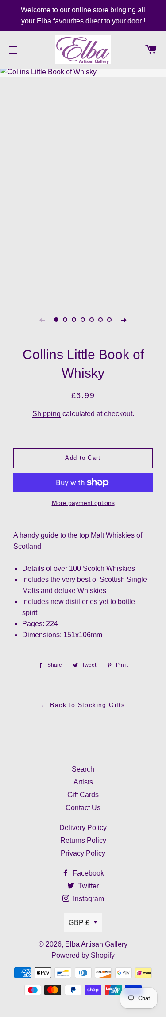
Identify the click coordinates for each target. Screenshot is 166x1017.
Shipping (46, 413)
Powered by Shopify (83, 955)
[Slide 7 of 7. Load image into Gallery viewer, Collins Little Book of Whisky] (109, 319)
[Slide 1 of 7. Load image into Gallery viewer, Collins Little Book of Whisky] (56, 319)
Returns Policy (83, 840)
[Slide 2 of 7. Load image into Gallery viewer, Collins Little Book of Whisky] (65, 319)
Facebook (87, 873)
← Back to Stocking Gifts (83, 704)
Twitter (87, 886)
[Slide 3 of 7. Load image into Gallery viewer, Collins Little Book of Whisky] (74, 319)
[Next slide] (124, 319)
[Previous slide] (42, 319)
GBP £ (79, 922)
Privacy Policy (83, 853)
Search (83, 769)
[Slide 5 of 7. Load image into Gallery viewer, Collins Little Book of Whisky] (92, 319)
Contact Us (83, 807)
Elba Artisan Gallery (96, 944)
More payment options (83, 502)
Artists (83, 782)
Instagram (87, 898)
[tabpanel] (83, 182)
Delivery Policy (83, 827)
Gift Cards (83, 795)
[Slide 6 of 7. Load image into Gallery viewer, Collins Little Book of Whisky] (101, 319)
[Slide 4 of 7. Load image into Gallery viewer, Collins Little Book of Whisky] (83, 319)
